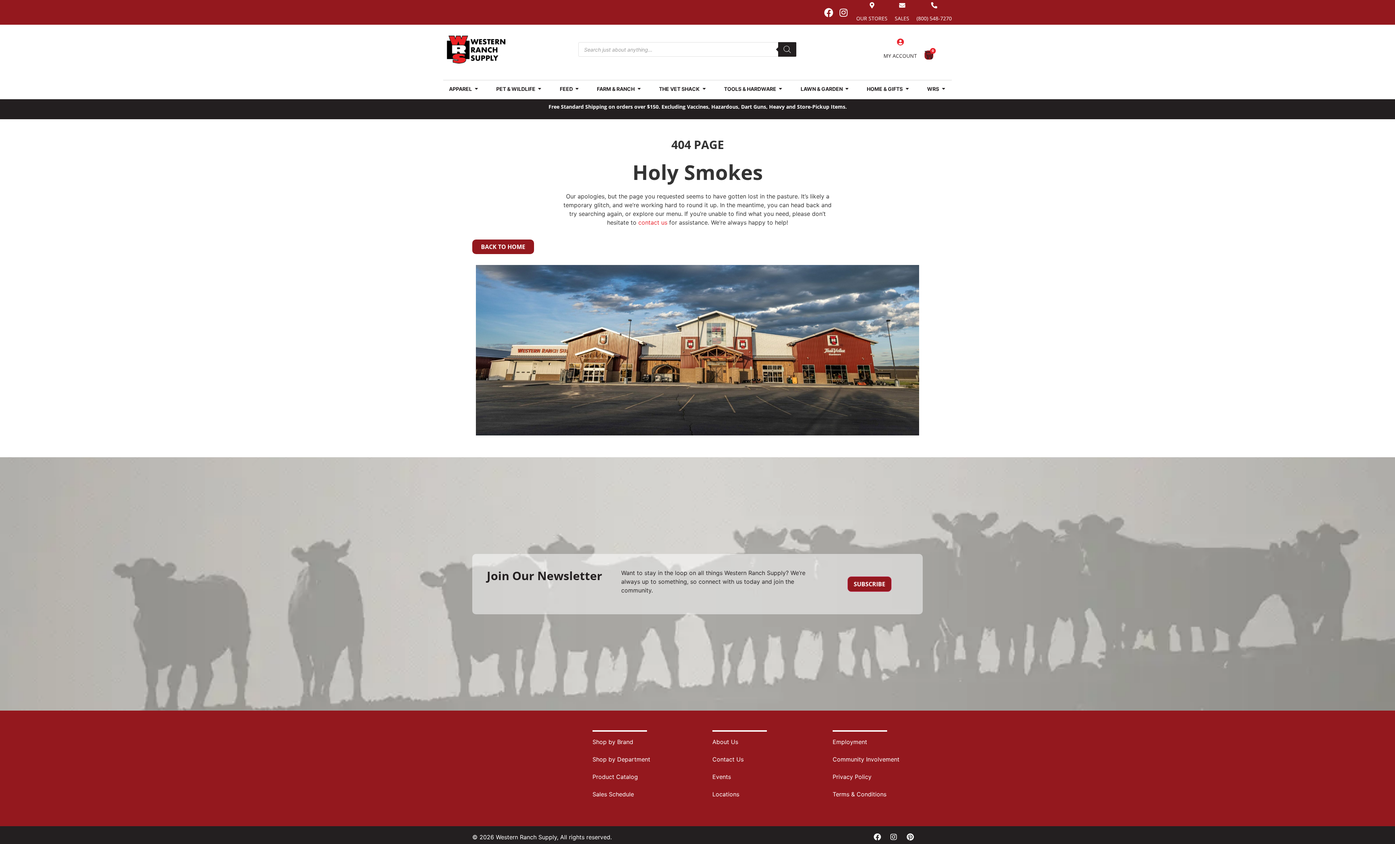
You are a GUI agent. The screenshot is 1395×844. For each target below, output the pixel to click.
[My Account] (900, 42)
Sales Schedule (613, 794)
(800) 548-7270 (934, 18)
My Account (900, 55)
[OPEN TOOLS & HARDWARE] (780, 89)
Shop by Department (621, 759)
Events (721, 776)
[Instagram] (843, 12)
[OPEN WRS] (943, 89)
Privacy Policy (852, 776)
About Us (725, 741)
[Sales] (902, 5)
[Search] (787, 49)
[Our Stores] (872, 5)
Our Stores (871, 18)
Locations (725, 794)
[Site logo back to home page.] (476, 50)
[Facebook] (828, 12)
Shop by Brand (613, 741)
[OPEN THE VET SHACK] (704, 89)
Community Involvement (866, 759)
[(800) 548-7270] (934, 5)
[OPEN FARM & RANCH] (639, 89)
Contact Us (728, 759)
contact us (652, 222)
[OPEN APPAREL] (476, 89)
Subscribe (869, 584)
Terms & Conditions (859, 794)
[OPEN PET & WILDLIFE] (539, 89)
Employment (850, 741)
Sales (902, 18)
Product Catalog (615, 776)
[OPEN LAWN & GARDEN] (847, 89)
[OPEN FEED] (577, 89)
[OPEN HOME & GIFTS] (907, 89)
